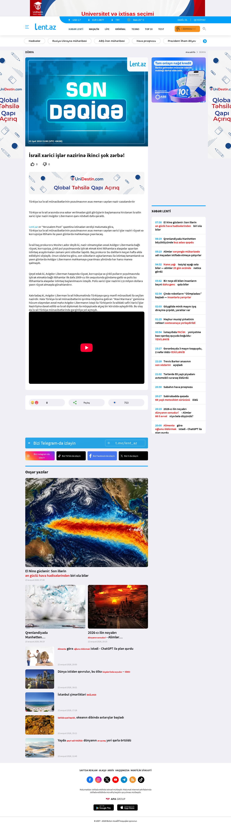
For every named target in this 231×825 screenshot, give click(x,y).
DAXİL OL (183, 19)
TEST (161, 29)
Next (205, 41)
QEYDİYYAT (200, 19)
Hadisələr (34, 41)
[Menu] (27, 27)
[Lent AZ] (45, 27)
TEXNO (135, 29)
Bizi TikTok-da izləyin (71, 456)
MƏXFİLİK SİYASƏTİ (141, 770)
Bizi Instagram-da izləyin (42, 456)
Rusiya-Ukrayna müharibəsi (69, 41)
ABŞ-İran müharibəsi (112, 41)
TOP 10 (148, 29)
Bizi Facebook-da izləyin (104, 456)
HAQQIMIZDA (122, 770)
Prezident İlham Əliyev (182, 41)
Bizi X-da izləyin (131, 456)
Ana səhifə (190, 52)
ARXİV (111, 770)
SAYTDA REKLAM (88, 770)
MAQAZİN (94, 29)
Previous (26, 41)
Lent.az (33, 227)
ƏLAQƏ (102, 770)
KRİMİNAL (120, 29)
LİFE (107, 29)
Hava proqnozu (146, 41)
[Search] (204, 28)
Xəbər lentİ (76, 29)
